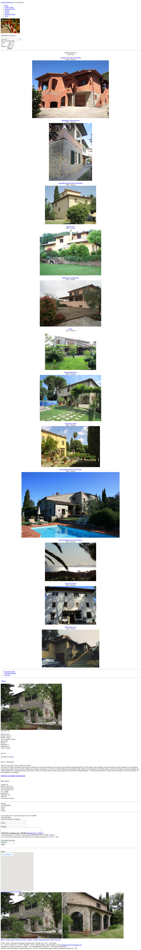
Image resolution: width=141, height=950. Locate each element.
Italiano (3, 681)
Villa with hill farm (70, 583)
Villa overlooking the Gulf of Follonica (70, 540)
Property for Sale (10, 9)
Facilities (29, 939)
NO (57, 837)
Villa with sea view (70, 627)
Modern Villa (70, 226)
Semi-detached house (70, 372)
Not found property (10, 673)
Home (6, 5)
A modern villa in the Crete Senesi (70, 58)
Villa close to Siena (70, 423)
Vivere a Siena (9, 7)
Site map (7, 675)
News (6, 16)
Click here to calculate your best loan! (13, 776)
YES (52, 837)
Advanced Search (10, 14)
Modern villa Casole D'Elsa (70, 278)
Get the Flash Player (7, 2)
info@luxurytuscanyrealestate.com (71, 945)
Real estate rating (10, 671)
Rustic (70, 329)
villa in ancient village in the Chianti (70, 469)
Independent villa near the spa (70, 120)
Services (7, 11)
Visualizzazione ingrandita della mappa (11, 891)
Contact (7, 12)
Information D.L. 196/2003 (35, 833)
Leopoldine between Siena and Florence (70, 183)
